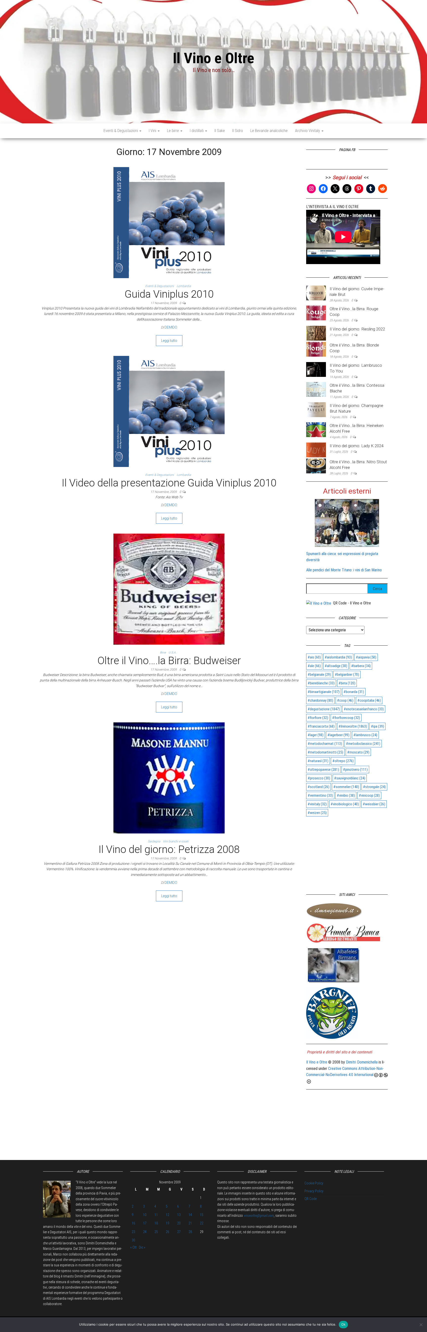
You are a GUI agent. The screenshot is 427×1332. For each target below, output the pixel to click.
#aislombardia (338, 657)
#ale (314, 666)
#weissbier (374, 804)
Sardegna (154, 841)
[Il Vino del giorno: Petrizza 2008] (169, 778)
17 (145, 1223)
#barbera (361, 666)
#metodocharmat (325, 743)
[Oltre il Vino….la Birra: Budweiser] (169, 589)
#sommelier (346, 787)
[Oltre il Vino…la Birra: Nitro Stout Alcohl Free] (316, 465)
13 (179, 1215)
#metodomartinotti (325, 752)
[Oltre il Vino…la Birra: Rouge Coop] (316, 312)
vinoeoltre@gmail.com (259, 1215)
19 (167, 1223)
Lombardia (184, 286)
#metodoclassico (363, 743)
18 (156, 1223)
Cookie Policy (313, 1183)
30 (133, 1240)
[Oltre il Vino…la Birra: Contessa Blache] (316, 389)
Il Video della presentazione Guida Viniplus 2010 (169, 483)
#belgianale (319, 674)
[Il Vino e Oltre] (318, 603)
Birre (163, 652)
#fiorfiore (318, 717)
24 (145, 1232)
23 (133, 1232)
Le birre (173, 130)
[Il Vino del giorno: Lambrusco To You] (316, 369)
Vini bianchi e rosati (176, 841)
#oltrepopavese (323, 769)
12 (167, 1215)
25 (156, 1232)
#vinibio (346, 795)
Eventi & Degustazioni (121, 130)
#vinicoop (369, 795)
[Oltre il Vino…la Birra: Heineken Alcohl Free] (316, 429)
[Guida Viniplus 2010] (169, 222)
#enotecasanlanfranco (364, 709)
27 (179, 1232)
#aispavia (366, 657)
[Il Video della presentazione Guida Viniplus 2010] (169, 411)
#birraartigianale (324, 692)
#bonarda (353, 692)
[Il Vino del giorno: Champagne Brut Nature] (316, 409)
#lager (315, 735)
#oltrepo (343, 761)
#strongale (374, 787)
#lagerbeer (338, 735)
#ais (314, 657)
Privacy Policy (313, 1191)
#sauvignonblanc (349, 778)
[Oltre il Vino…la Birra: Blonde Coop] (316, 349)
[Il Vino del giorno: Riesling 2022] (316, 332)
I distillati (197, 130)
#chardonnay (320, 700)
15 (201, 1215)
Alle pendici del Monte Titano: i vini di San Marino (344, 570)
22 (201, 1223)
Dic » (142, 1247)
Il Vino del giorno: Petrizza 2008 (169, 849)
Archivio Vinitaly (308, 130)
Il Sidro (237, 130)
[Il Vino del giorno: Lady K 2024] (316, 449)
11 (156, 1215)
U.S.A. (172, 652)
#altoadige (336, 666)
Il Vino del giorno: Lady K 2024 (357, 445)
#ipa (377, 726)
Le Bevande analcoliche (269, 130)
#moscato (358, 752)
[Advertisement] (347, 852)
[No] (420, 1324)
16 (133, 1223)
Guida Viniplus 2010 (169, 294)
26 (167, 1232)
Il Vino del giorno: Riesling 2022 (357, 329)
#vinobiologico (345, 804)
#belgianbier (347, 674)
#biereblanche (321, 683)
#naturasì (318, 761)
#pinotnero (355, 769)
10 (145, 1215)
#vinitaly (317, 804)
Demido (171, 327)
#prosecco (319, 778)
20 (179, 1223)
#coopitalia (369, 700)
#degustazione (324, 709)
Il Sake (219, 130)
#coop (345, 700)
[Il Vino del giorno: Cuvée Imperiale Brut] (316, 292)
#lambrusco (365, 735)
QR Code (310, 1199)
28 (190, 1232)
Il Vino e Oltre (213, 58)
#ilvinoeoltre (353, 726)
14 (190, 1215)
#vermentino (320, 795)
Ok (343, 1324)
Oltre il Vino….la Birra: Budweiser (169, 661)
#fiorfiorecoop (346, 717)
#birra (347, 683)
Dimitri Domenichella (362, 1062)
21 (190, 1223)
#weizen (317, 813)
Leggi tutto (169, 341)
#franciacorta (321, 726)
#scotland (318, 787)
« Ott (133, 1247)
